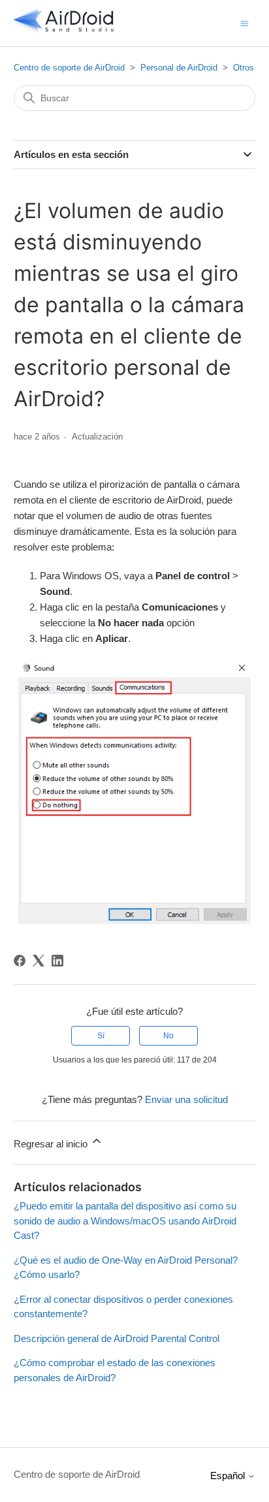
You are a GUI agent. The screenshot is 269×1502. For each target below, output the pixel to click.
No (168, 1035)
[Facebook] (19, 961)
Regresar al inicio (52, 1143)
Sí (100, 1035)
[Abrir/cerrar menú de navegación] (244, 22)
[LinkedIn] (57, 961)
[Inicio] (64, 29)
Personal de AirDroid (178, 67)
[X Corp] (38, 961)
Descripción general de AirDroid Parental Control (116, 1338)
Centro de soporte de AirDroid (69, 67)
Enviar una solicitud (186, 1099)
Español (228, 1475)
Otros (243, 67)
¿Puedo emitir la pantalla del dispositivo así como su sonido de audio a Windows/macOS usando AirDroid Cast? (125, 1220)
